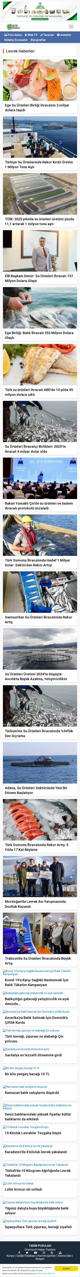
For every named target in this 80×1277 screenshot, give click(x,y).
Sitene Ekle (64, 1255)
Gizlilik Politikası (25, 1255)
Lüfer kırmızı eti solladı (23, 1189)
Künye (10, 1255)
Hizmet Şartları (46, 1255)
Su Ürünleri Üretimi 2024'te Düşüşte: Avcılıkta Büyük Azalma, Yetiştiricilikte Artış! (36, 679)
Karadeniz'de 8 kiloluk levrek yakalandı (36, 1152)
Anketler (65, 34)
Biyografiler (38, 39)
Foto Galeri (14, 34)
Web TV (32, 34)
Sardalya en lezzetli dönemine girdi (33, 1055)
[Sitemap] (60, 1252)
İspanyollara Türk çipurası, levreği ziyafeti (38, 1227)
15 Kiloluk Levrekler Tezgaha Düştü (33, 1133)
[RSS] (52, 1252)
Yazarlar (48, 34)
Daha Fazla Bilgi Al (45, 1273)
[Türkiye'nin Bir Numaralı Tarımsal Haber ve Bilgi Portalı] (13, 26)
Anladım (66, 1268)
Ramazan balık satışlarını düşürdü (32, 1093)
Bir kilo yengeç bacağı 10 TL (27, 1074)
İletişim (40, 1258)
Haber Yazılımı (47, 1249)
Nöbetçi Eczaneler (16, 39)
